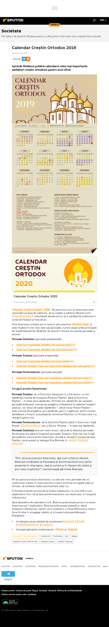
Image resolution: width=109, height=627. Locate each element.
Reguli (35, 590)
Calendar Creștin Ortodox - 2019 (31, 309)
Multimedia (58, 536)
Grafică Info (45, 536)
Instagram (47, 524)
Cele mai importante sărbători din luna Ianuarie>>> (46, 345)
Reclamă (52, 590)
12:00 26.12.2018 (19, 53)
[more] (94, 302)
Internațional (77, 566)
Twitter (80, 521)
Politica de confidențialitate (69, 590)
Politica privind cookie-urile (13, 594)
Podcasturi (94, 566)
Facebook (68, 521)
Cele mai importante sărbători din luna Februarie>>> (47, 349)
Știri (67, 536)
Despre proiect (8, 590)
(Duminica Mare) (30, 425)
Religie (74, 536)
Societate (16, 536)
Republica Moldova (31, 536)
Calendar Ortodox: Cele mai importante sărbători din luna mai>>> (54, 378)
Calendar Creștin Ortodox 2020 (35, 296)
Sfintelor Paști (80, 324)
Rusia (64, 566)
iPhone (59, 529)
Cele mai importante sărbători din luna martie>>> (45, 361)
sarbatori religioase (65, 541)
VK (19, 524)
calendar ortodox (47, 541)
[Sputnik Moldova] (13, 22)
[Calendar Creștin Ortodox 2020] (54, 274)
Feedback (32, 594)
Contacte (43, 590)
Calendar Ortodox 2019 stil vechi (25, 541)
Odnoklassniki (31, 524)
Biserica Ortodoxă (23, 316)
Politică (5, 566)
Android (72, 529)
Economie (30, 566)
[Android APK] (10, 602)
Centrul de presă (23, 590)
